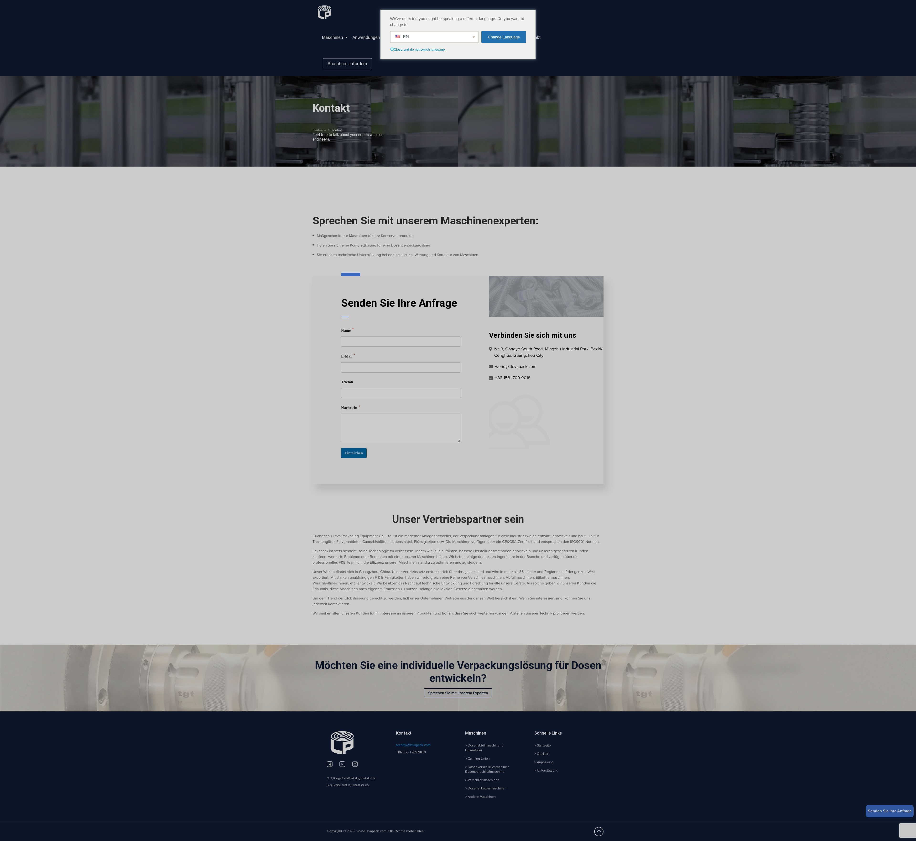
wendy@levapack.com (413, 745)
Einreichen (354, 453)
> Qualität (541, 753)
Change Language (504, 37)
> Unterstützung (546, 770)
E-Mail (348, 356)
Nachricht (350, 407)
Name (347, 330)
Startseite (319, 130)
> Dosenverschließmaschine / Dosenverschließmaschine (487, 769)
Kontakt (337, 130)
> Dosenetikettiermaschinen (485, 788)
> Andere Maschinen (480, 796)
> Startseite (542, 745)
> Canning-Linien (477, 758)
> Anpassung (544, 762)
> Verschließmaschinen (482, 780)
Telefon (347, 382)
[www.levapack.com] (324, 12)
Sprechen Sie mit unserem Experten (458, 693)
